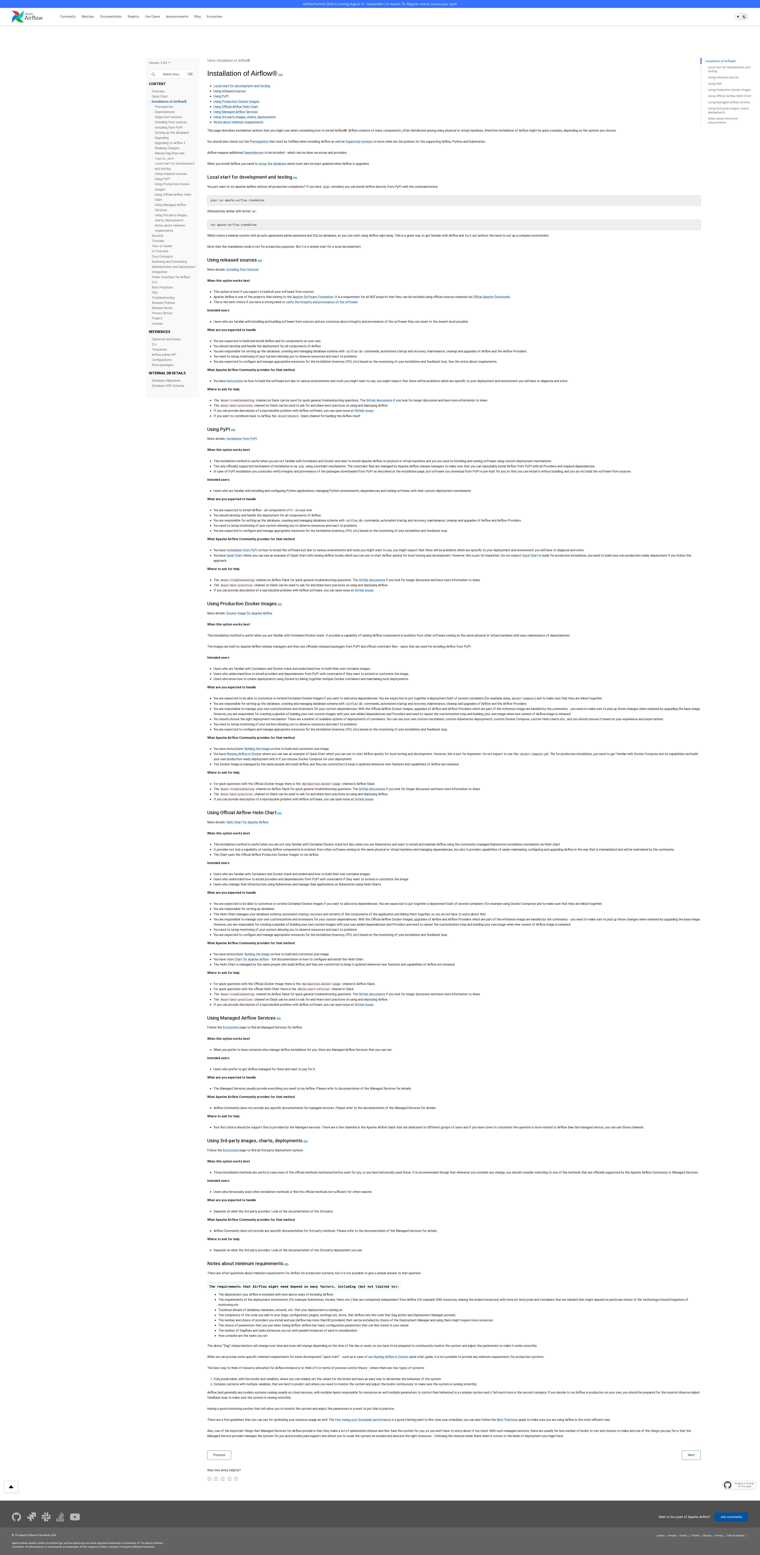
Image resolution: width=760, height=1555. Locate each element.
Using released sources (171, 174)
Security (157, 236)
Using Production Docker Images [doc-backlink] (242, 603)
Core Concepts (162, 256)
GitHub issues (364, 411)
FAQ (155, 292)
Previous (219, 1455)
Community (68, 16)
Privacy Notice (162, 313)
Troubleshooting (163, 298)
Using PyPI (162, 179)
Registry (133, 16)
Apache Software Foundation (313, 297)
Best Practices (162, 287)
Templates (159, 349)
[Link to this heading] (280, 74)
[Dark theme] (744, 17)
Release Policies (163, 303)
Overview (158, 91)
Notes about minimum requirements (238, 122)
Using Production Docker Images (236, 101)
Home (211, 60)
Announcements (177, 16)
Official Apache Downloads (491, 297)
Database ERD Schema (168, 386)
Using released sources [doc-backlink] (232, 260)
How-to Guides (162, 246)
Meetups (88, 16)
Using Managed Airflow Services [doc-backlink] (241, 1018)
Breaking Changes (167, 148)
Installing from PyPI (169, 127)
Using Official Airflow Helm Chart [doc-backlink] (241, 812)
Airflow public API (164, 355)
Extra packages (162, 365)
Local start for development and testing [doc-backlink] (249, 177)
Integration (159, 272)
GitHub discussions (379, 400)
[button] (159, 63)
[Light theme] (738, 17)
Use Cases (152, 16)
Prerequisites (164, 107)
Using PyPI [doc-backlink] (218, 429)
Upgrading (162, 138)
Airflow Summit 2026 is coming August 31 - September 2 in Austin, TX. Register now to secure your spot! (380, 4)
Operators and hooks (166, 339)
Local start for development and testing (242, 86)
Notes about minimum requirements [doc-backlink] (245, 1263)
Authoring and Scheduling (169, 262)
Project (157, 318)
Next (691, 1455)
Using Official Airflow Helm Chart (236, 107)
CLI (154, 344)
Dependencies (165, 112)
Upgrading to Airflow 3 (170, 143)
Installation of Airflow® (169, 101)
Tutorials (158, 241)
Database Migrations (166, 380)
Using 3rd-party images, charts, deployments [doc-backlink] (255, 1140)
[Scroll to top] (11, 1487)
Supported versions (168, 117)
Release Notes (162, 308)
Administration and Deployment (174, 267)
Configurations (162, 360)
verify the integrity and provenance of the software (322, 302)
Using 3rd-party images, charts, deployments (245, 117)
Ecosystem (214, 16)
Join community (731, 1517)
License (157, 323)
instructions (235, 381)
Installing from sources (171, 122)
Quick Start (160, 96)
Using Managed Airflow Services (236, 112)
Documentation (111, 16)
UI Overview (160, 251)
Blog (197, 16)
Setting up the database (172, 133)
